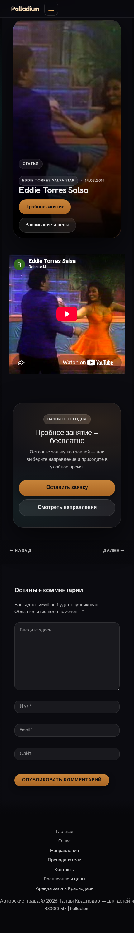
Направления (64, 851)
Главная (64, 832)
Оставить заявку (67, 487)
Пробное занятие (44, 207)
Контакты (65, 870)
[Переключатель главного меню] (51, 9)
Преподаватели (64, 860)
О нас (64, 841)
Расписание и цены (47, 225)
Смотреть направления (67, 507)
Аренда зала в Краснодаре (64, 889)
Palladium (25, 8)
